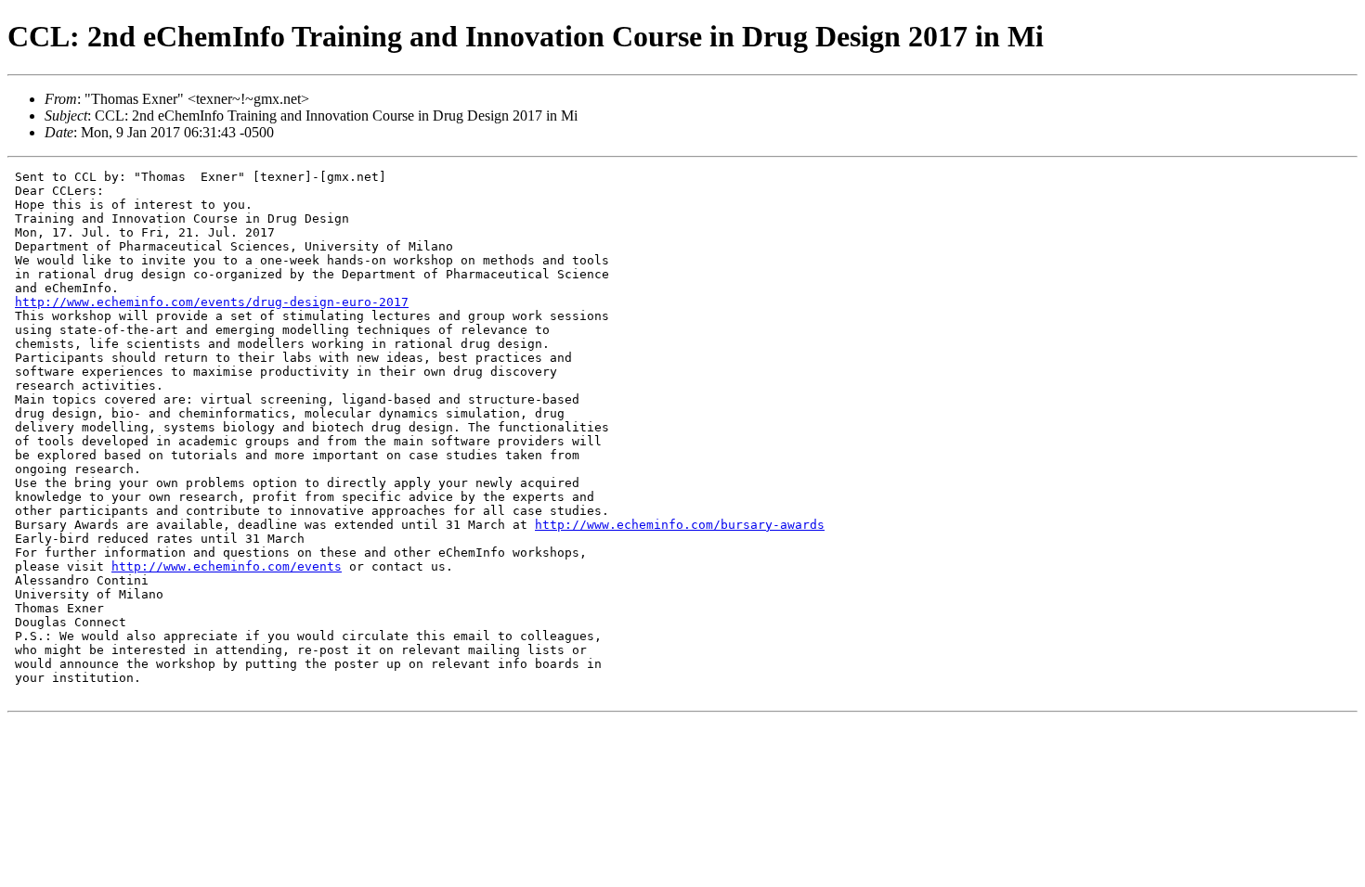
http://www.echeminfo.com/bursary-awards (680, 525)
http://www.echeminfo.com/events (226, 566)
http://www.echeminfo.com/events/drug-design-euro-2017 (212, 302)
